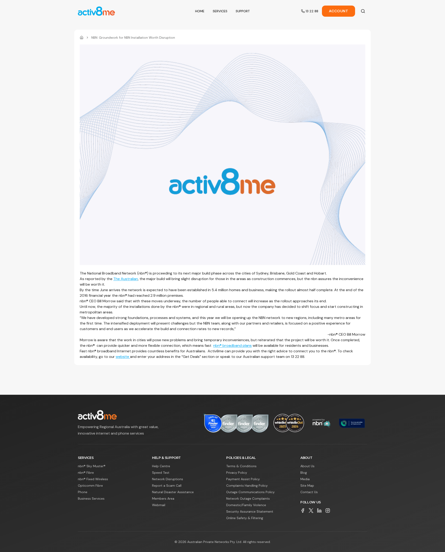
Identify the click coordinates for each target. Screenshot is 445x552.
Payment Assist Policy (243, 479)
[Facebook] (302, 510)
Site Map (307, 485)
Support (243, 11)
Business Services (91, 498)
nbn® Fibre (86, 472)
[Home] (81, 37)
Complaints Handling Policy (247, 485)
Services (220, 11)
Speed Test (160, 472)
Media (305, 479)
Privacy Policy (236, 472)
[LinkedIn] (319, 510)
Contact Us (309, 492)
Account (338, 11)
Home (199, 11)
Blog (303, 472)
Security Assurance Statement (249, 511)
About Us (307, 466)
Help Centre (161, 466)
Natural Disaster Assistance (173, 492)
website (123, 356)
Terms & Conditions (241, 466)
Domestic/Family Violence (246, 505)
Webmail (158, 505)
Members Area (163, 498)
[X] (311, 510)
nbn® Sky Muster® (91, 466)
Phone (82, 492)
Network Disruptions (167, 479)
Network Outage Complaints (248, 498)
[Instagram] (327, 510)
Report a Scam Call (166, 485)
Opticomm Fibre (90, 485)
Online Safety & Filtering (244, 518)
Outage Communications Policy (250, 492)
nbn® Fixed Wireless (93, 479)
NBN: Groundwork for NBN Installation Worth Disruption (133, 37)
